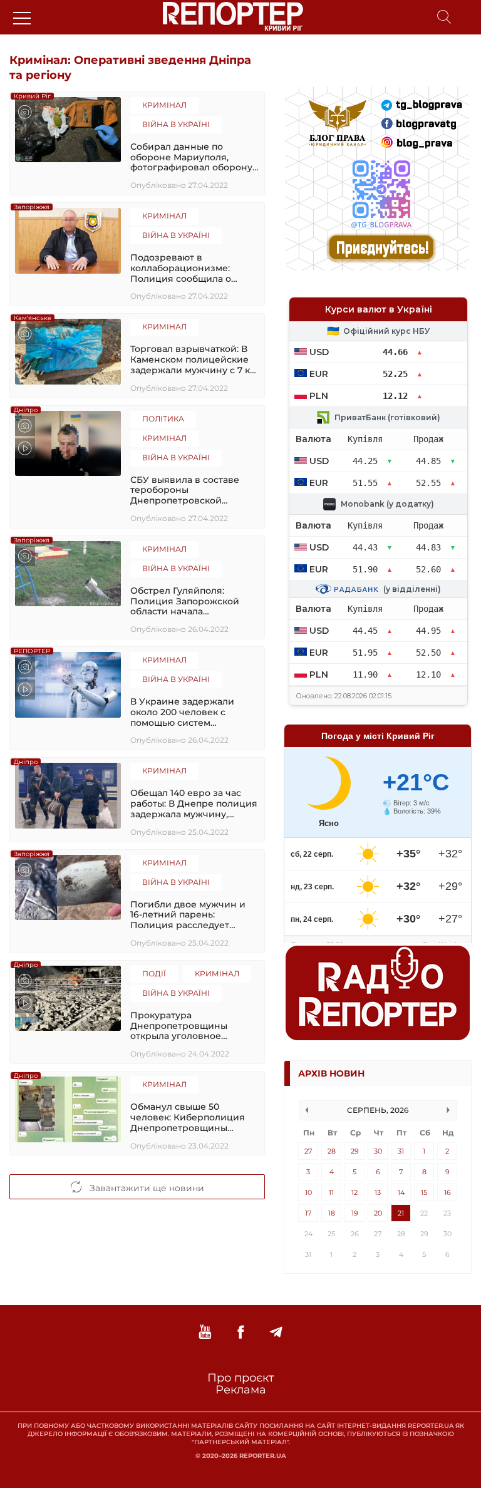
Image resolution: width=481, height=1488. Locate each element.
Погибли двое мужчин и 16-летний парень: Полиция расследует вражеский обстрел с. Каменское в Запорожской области (193, 915)
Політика (163, 418)
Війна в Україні (176, 124)
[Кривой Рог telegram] (276, 1332)
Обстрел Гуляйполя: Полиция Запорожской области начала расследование (184, 601)
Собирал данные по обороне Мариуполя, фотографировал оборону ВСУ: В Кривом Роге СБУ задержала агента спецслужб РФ (191, 157)
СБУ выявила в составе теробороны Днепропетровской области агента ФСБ (184, 490)
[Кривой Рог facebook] (240, 1332)
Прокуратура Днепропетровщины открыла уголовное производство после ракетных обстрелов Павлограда (178, 1025)
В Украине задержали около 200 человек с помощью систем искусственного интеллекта (182, 712)
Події (154, 973)
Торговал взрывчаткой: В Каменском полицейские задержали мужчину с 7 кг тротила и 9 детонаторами (192, 359)
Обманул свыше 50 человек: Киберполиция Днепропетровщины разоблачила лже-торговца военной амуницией (194, 1117)
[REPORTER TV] (205, 1332)
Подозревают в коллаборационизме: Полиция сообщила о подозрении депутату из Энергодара (188, 268)
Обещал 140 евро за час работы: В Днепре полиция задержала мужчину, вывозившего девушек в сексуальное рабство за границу (193, 803)
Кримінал (164, 105)
